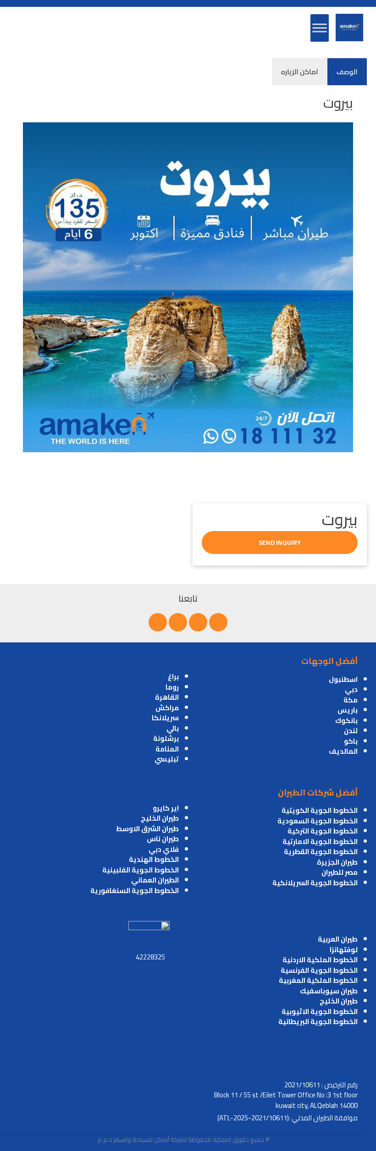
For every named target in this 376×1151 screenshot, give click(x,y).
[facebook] (218, 622)
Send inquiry (280, 542)
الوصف (347, 71)
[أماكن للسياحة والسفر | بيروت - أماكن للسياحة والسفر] (349, 27)
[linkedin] (178, 622)
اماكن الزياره (299, 71)
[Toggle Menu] (319, 27)
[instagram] (158, 622)
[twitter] (198, 622)
